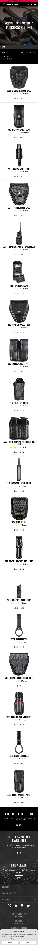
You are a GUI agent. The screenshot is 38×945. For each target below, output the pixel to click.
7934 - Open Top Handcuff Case (19, 83)
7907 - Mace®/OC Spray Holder (19, 122)
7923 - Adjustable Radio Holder (19, 592)
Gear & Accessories (24, 23)
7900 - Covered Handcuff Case (19, 317)
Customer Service (9, 893)
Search (19, 878)
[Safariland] (10, 4)
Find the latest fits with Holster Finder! (18, 1)
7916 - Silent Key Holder (19, 395)
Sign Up (19, 853)
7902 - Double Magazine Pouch (19, 356)
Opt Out (8, 939)
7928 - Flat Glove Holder (19, 278)
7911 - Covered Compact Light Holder (19, 553)
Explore (19, 825)
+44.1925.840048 (19, 923)
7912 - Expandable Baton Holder (19, 475)
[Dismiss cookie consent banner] (35, 931)
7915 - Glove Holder (19, 514)
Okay (27, 942)
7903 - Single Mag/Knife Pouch (19, 787)
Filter (4, 47)
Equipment (9, 23)
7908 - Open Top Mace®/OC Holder (19, 709)
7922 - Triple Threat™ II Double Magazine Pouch (19, 435)
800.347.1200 (19, 916)
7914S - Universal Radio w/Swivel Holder (19, 239)
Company (5, 887)
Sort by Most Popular (27, 52)
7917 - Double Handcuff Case (19, 200)
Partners (5, 899)
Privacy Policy (7, 936)
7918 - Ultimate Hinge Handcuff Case (19, 670)
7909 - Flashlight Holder (19, 748)
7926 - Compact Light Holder (19, 161)
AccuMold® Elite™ (7, 59)
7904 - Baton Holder (19, 631)
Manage (10, 942)
